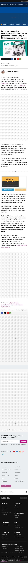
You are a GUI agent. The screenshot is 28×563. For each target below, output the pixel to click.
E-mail (20, 59)
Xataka (3, 505)
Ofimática (17, 310)
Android (18, 24)
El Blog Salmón (17, 534)
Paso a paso (5, 467)
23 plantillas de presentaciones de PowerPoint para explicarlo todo (12, 305)
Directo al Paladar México (7, 552)
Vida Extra (16, 507)
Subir (22, 498)
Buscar (26, 492)
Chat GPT (14, 430)
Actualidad (17, 467)
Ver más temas (6, 486)
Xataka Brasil (4, 548)
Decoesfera (4, 536)
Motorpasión (17, 525)
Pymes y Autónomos (19, 536)
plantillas (24, 310)
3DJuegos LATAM (18, 546)
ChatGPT (5, 24)
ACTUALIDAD (4, 4)
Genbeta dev (17, 472)
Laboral (16, 475)
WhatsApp (4, 481)
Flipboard (18, 59)
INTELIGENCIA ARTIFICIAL (16, 4)
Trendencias (4, 534)
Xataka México (5, 546)
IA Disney (21, 430)
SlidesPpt (22, 85)
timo (3, 478)
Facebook (12, 59)
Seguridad (4, 472)
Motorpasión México (19, 552)
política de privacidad (21, 444)
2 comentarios (6, 59)
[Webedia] (24, 1)
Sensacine (16, 515)
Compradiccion (5, 538)
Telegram (17, 451)
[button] (12, 72)
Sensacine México (18, 548)
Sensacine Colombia (19, 550)
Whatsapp (24, 24)
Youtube (14, 451)
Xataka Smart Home (6, 512)
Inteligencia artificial (6, 469)
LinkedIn (3, 454)
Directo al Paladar (6, 525)
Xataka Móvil (4, 507)
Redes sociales (5, 475)
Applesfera (4, 510)
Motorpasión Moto (18, 527)
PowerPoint (4, 83)
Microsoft (11, 24)
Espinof (16, 517)
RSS (20, 451)
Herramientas (10, 310)
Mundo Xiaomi (5, 514)
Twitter (15, 59)
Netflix (16, 478)
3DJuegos (16, 505)
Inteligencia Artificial (19, 481)
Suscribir (23, 441)
